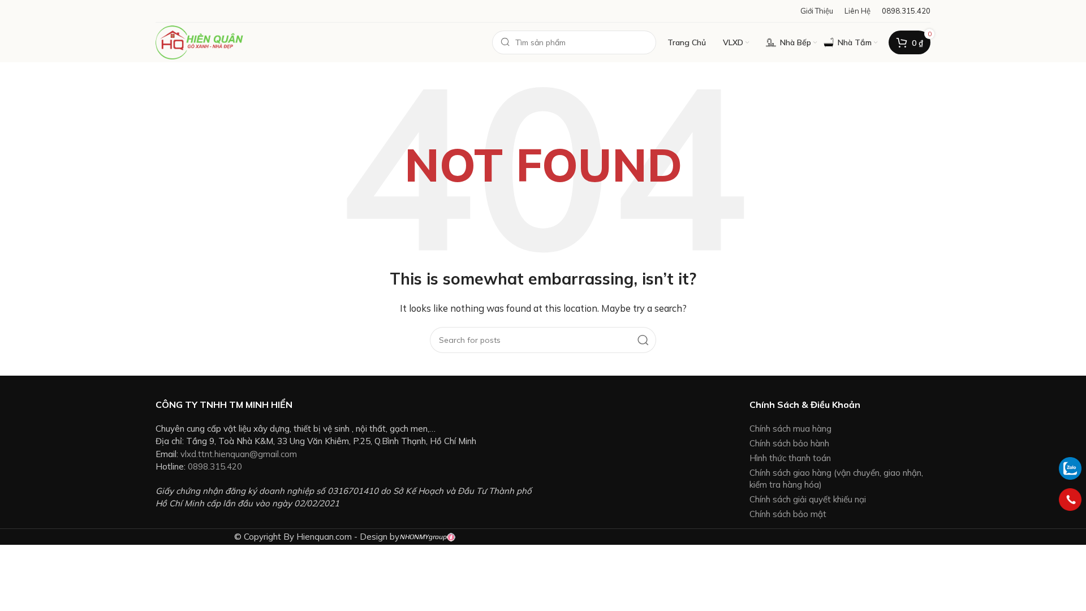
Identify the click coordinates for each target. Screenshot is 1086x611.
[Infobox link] (906, 11)
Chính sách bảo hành (789, 443)
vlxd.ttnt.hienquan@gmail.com (238, 454)
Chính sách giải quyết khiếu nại (807, 499)
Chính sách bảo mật (787, 514)
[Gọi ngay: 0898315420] (1070, 499)
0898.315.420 (215, 466)
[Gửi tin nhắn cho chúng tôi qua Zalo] (1070, 467)
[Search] (643, 340)
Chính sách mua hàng (790, 428)
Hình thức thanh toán (790, 458)
